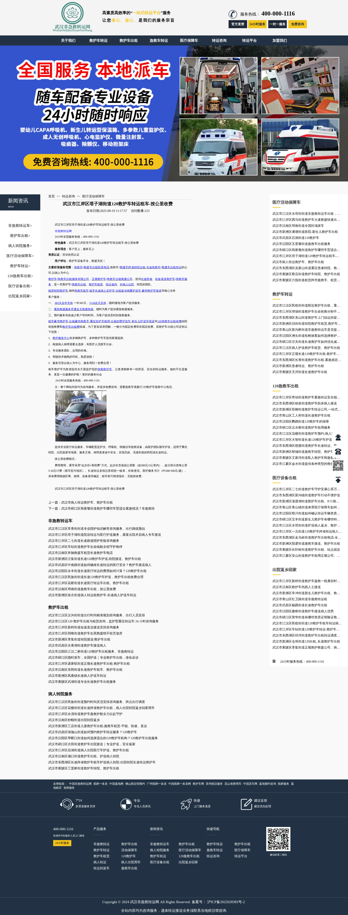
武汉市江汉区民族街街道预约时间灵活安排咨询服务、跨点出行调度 (96, 702)
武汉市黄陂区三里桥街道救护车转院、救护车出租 (83, 768)
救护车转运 (20, 266)
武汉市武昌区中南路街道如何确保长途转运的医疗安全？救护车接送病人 (99, 565)
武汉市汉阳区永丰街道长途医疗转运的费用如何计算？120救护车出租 (97, 571)
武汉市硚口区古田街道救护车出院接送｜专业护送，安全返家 (91, 744)
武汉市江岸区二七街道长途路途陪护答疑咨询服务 (83, 540)
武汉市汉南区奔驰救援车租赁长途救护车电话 (80, 552)
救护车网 (198, 783)
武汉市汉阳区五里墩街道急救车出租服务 (301, 244)
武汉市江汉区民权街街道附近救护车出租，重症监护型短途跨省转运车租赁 (306, 306)
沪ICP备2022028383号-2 (226, 902)
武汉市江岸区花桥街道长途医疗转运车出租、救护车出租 (88, 583)
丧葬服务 (69, 787)
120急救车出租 (20, 276)
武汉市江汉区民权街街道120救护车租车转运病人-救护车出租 (305, 624)
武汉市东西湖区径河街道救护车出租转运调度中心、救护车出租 (306, 636)
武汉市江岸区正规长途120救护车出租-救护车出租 (306, 354)
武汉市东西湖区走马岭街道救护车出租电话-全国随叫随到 (306, 538)
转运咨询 (68, 196)
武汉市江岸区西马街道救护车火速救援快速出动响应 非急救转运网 (306, 220)
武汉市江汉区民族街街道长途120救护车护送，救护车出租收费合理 (95, 577)
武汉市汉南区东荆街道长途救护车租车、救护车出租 (85, 669)
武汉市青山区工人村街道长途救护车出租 (301, 415)
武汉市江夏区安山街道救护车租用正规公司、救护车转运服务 (306, 556)
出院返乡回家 (20, 296)
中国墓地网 (116, 783)
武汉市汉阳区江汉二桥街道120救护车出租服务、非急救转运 (91, 651)
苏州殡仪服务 (214, 783)
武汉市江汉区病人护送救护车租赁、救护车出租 (306, 347)
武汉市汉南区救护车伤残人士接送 (296, 587)
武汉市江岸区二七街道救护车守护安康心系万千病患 (306, 489)
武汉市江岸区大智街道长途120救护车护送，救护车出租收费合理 (307, 440)
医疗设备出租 (20, 286)
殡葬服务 (283, 783)
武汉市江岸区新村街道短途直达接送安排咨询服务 (83, 627)
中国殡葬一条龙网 (179, 783)
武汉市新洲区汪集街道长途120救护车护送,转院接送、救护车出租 (94, 559)
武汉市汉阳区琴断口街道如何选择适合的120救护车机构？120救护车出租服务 (103, 738)
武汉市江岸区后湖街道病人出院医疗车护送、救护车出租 (88, 750)
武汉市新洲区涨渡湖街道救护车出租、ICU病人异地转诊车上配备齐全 (305, 501)
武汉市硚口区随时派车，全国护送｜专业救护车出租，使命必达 (93, 657)
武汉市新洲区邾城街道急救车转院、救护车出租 (306, 451)
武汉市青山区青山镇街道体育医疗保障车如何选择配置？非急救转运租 (306, 508)
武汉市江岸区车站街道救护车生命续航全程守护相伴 (85, 546)
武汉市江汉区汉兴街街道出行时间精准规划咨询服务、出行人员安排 (96, 615)
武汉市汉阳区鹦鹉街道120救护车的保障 (300, 421)
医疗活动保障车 (20, 256)
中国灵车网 (250, 783)
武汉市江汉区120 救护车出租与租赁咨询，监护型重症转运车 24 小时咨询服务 (103, 621)
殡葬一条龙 (100, 783)
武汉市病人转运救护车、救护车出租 (298, 262)
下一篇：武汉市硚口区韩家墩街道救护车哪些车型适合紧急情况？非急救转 (101, 508)
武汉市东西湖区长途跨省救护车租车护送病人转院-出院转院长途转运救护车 (102, 762)
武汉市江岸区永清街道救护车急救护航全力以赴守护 (85, 714)
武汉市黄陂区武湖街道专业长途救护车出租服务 (82, 681)
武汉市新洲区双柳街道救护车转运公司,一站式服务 (306, 410)
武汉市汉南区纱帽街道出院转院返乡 (74, 720)
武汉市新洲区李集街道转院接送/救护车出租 (79, 639)
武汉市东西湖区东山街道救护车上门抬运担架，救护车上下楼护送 (306, 318)
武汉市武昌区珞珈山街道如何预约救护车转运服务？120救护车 (92, 732)
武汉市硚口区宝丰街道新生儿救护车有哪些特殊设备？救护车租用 (306, 520)
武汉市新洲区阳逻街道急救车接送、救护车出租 (306, 543)
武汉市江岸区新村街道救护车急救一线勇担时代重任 (306, 581)
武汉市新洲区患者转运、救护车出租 (298, 366)
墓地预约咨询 (267, 783)
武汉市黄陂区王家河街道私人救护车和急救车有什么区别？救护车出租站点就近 (306, 458)
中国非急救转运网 (80, 783)
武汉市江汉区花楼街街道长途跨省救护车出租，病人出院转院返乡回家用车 (101, 708)
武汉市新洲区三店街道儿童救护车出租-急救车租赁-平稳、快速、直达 (97, 726)
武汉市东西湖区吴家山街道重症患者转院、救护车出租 (306, 268)
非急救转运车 (20, 226)
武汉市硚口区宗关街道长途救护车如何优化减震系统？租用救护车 (306, 342)
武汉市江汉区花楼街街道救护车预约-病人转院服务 (306, 434)
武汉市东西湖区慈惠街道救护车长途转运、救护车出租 (306, 446)
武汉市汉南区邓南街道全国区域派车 (298, 225)
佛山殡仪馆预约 (135, 783)
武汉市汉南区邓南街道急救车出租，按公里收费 (82, 589)
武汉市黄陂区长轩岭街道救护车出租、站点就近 (306, 549)
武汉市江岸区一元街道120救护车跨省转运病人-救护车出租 (306, 532)
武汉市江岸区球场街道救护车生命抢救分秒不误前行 (306, 312)
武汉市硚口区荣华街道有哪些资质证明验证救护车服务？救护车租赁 (306, 618)
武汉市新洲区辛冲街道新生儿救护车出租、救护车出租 (306, 593)
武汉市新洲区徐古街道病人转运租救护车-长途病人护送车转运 (92, 595)
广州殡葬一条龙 (157, 783)
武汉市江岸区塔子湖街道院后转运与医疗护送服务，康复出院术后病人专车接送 (104, 534)
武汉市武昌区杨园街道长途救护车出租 (299, 605)
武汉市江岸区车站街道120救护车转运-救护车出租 (306, 630)
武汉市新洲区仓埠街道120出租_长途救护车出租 (306, 641)
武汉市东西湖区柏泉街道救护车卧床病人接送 (304, 403)
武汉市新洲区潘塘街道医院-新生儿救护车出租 (305, 231)
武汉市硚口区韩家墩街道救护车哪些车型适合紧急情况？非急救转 (306, 250)
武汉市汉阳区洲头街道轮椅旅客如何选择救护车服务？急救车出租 (306, 336)
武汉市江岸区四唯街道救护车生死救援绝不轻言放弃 (85, 633)
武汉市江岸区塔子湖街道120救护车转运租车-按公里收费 (306, 256)
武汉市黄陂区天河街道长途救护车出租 (299, 372)
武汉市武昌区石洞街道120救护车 (295, 237)
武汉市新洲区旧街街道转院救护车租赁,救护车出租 (306, 324)
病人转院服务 (20, 246)
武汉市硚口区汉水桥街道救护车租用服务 (301, 427)
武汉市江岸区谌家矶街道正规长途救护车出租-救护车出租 (89, 663)
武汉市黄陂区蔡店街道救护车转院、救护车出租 (306, 274)
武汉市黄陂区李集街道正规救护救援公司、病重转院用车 (306, 648)
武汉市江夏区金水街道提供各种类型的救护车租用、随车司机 (306, 464)
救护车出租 (20, 236)
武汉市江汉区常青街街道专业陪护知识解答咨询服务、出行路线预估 (96, 528)
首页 (51, 196)
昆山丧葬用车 (233, 783)
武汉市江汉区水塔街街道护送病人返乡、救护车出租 (306, 526)
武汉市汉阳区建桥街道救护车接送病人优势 (303, 611)
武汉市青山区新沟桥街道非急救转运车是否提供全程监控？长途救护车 (306, 330)
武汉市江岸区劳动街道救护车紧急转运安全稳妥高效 (306, 398)
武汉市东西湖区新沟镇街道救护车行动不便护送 (306, 495)
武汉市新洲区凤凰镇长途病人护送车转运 (77, 675)
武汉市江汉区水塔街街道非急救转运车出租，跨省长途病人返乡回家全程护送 (306, 214)
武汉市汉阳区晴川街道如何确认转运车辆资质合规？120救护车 (306, 514)
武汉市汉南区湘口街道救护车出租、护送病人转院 (83, 756)
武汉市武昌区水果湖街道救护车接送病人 (77, 645)
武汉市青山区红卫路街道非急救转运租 (299, 599)
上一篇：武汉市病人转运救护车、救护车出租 (80, 502)
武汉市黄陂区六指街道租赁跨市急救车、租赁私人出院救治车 (306, 280)
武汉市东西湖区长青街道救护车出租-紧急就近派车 (306, 360)
